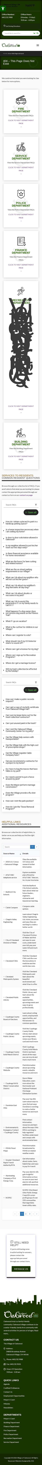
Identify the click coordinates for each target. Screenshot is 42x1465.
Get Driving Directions (13, 26)
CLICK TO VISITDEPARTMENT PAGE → (21, 217)
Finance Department (11, 1426)
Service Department (11, 1442)
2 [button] (25, 1214)
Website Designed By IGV (24, 1461)
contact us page (26, 495)
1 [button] (22, 1214)
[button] (3, 8)
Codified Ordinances (11, 1388)
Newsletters (8, 1408)
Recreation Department (13, 1438)
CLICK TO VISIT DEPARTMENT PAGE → (21, 123)
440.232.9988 (7, 17)
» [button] (36, 1214)
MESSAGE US (21, 1269)
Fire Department (10, 1430)
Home (5, 53)
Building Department (12, 1422)
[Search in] (37, 847)
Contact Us (8, 1392)
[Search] (32, 847)
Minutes (7, 1404)
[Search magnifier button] (37, 33)
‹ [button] (18, 1214)
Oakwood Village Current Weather (21, 5)
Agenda (7, 1384)
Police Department (11, 1434)
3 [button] (29, 1214)
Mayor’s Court (9, 1400)
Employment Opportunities (14, 1396)
